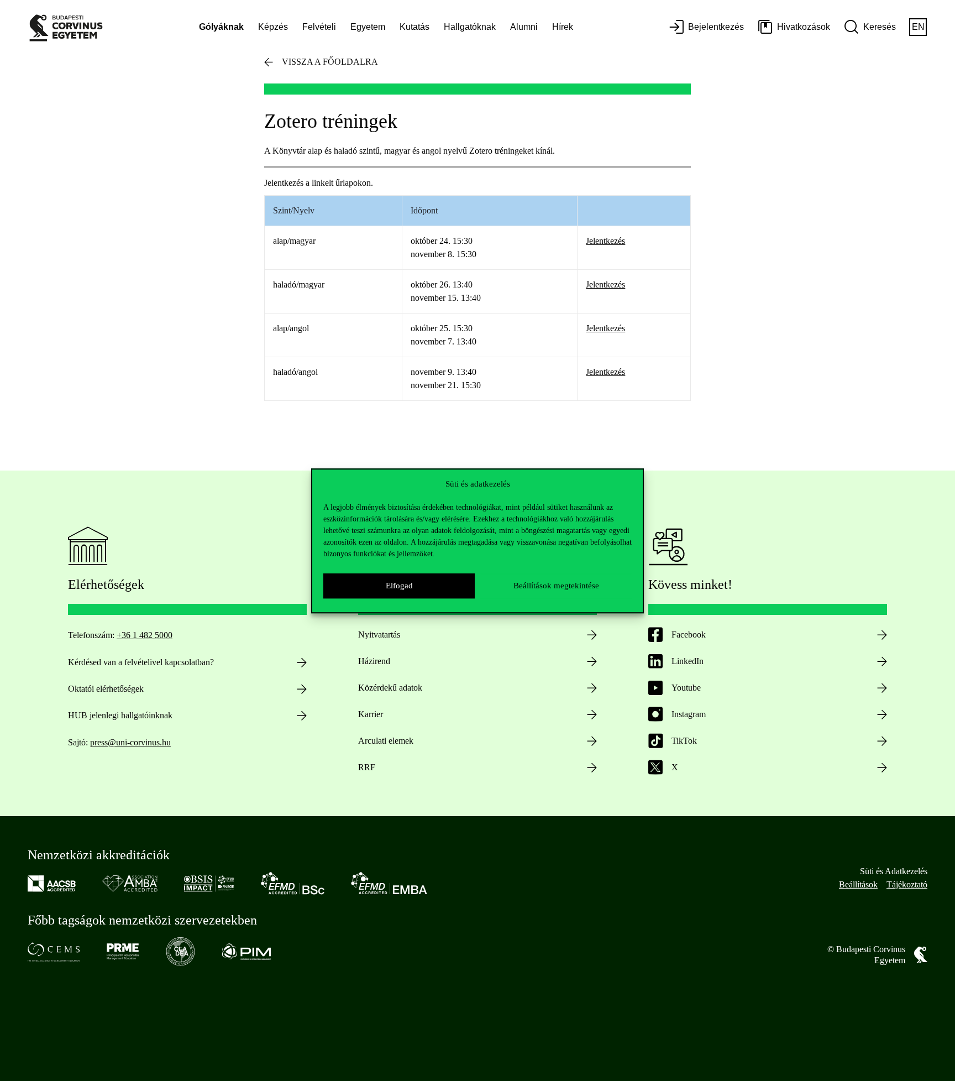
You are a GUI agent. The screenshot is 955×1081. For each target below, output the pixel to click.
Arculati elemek (385, 740)
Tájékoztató (906, 884)
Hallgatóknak (470, 27)
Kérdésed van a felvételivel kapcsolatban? (141, 662)
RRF (366, 767)
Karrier (370, 714)
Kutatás (414, 27)
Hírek (562, 27)
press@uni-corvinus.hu (130, 742)
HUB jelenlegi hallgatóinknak (120, 715)
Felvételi (319, 27)
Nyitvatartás (379, 634)
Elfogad (399, 585)
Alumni (524, 27)
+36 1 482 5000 (144, 635)
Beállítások (858, 884)
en (918, 27)
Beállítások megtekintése (556, 585)
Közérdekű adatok (390, 687)
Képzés (273, 27)
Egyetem (367, 27)
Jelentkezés (605, 241)
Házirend (374, 661)
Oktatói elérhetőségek (106, 688)
